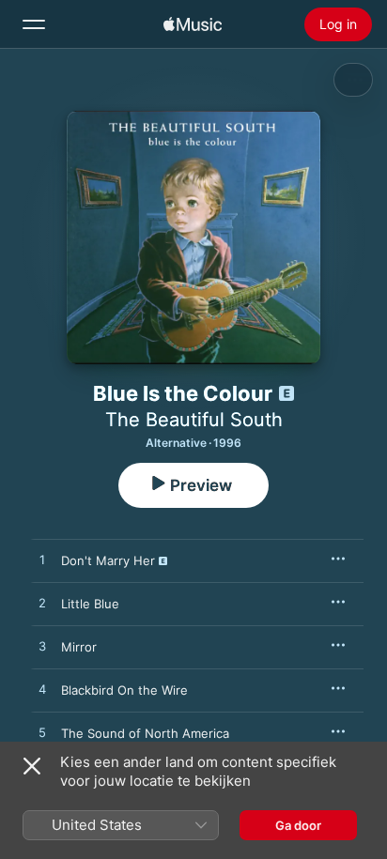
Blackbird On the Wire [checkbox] (124, 690)
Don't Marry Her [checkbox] (108, 560)
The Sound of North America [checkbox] (145, 733)
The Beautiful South (194, 419)
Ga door (298, 825)
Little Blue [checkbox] (90, 603)
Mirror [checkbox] (79, 646)
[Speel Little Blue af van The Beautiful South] (42, 603)
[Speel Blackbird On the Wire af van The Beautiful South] (42, 690)
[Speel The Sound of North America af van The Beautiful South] (42, 733)
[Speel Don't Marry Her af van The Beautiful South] (42, 560)
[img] (192, 24)
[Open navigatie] (33, 24)
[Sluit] (31, 766)
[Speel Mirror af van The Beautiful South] (42, 646)
